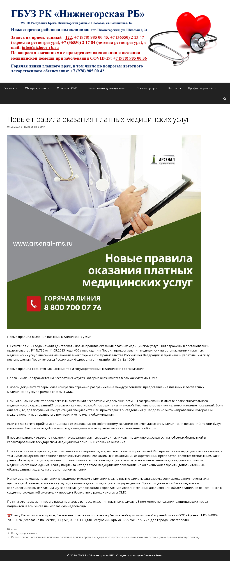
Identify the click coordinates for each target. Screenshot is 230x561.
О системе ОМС (67, 88)
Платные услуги (147, 88)
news (14, 529)
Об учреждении (35, 88)
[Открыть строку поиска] (224, 98)
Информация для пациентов (106, 88)
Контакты (174, 88)
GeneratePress (153, 555)
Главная (9, 88)
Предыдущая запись (24, 533)
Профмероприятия (200, 88)
